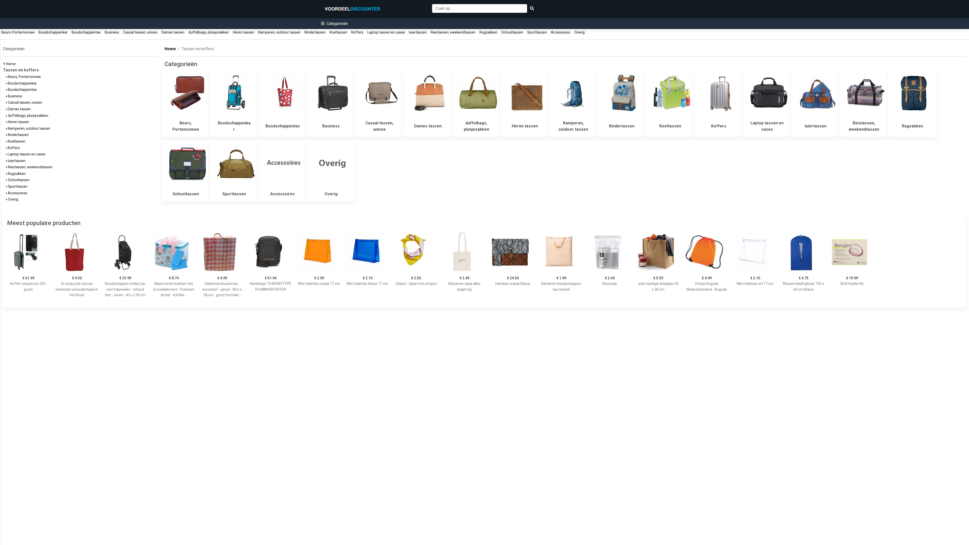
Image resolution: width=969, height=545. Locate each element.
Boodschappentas (86, 32)
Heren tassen (243, 32)
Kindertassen (315, 32)
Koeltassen (338, 32)
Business (112, 32)
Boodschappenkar (53, 32)
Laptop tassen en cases (386, 32)
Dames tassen (173, 32)
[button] (334, 23)
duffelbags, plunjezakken (208, 32)
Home (11, 64)
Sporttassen (537, 32)
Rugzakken (488, 32)
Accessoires (560, 32)
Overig (579, 32)
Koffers (357, 32)
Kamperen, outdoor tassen (279, 32)
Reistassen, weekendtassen (453, 32)
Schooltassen (512, 32)
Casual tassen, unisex (140, 32)
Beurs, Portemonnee (18, 32)
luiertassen (418, 32)
